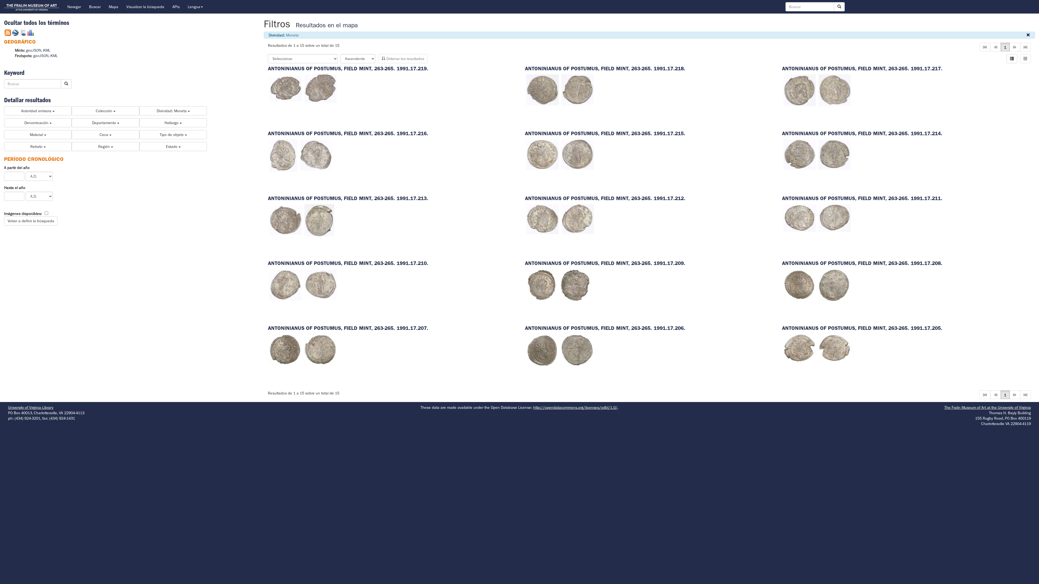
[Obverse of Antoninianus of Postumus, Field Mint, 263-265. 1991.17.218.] (542, 89)
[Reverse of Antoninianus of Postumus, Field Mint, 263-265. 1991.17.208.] (834, 284)
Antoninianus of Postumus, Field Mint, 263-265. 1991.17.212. (605, 198)
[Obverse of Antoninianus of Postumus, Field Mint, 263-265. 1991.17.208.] (799, 284)
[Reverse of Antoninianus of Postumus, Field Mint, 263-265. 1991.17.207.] (320, 349)
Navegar (74, 6)
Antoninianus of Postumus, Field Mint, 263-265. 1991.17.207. (348, 328)
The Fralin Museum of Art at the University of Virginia (987, 407)
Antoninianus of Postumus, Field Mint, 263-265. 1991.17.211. (862, 198)
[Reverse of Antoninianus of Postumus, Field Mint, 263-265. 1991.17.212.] (577, 218)
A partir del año (17, 167)
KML (46, 50)
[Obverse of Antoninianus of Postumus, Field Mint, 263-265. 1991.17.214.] (799, 153)
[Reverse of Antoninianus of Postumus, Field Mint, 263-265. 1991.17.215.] (577, 154)
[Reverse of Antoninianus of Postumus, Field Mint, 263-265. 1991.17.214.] (834, 153)
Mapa (113, 6)
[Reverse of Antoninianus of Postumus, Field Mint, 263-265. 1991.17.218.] (577, 89)
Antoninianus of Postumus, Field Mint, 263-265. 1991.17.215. (605, 133)
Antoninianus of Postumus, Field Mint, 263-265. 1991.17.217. (862, 68)
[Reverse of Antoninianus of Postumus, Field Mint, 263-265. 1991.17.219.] (320, 87)
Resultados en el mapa (327, 25)
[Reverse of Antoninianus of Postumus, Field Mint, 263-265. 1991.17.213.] (319, 219)
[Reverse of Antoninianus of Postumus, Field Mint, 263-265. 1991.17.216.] (316, 154)
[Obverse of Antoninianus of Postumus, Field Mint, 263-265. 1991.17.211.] (799, 217)
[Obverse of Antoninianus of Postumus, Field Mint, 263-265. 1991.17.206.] (542, 349)
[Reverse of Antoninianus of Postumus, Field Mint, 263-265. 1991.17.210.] (320, 284)
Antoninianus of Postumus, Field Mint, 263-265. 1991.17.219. (348, 68)
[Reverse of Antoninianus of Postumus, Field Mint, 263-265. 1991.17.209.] (575, 284)
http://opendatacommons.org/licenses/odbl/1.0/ (575, 407)
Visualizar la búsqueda (145, 6)
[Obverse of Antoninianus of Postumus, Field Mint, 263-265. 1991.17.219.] (285, 87)
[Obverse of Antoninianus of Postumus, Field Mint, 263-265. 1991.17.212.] (542, 218)
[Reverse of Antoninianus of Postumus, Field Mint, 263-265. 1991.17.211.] (834, 217)
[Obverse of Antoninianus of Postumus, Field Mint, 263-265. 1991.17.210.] (285, 284)
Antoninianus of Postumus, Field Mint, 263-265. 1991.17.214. (862, 133)
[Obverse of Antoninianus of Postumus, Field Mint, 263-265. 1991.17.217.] (799, 89)
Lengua (194, 6)
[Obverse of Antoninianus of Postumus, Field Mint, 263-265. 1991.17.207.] (285, 349)
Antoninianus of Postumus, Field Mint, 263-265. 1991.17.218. (605, 68)
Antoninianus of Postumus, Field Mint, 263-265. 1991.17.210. (348, 263)
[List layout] (1012, 58)
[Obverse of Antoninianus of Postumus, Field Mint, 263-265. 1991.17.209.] (541, 284)
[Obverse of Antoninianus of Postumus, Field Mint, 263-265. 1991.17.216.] (283, 154)
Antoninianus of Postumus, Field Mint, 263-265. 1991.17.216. (348, 133)
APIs (176, 6)
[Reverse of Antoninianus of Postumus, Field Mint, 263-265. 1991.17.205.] (834, 347)
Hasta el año (14, 187)
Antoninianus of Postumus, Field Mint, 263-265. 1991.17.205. (862, 328)
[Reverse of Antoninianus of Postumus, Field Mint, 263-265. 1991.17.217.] (834, 89)
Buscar (95, 6)
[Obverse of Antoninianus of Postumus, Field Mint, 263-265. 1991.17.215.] (542, 154)
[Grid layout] (1025, 58)
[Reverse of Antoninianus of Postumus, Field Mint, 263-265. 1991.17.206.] (577, 349)
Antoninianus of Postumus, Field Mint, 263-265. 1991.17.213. (348, 198)
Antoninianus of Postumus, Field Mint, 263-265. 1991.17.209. (605, 263)
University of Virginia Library (30, 407)
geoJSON (33, 50)
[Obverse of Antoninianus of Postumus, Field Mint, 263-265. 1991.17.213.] (285, 219)
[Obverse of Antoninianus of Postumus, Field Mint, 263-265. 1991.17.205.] (799, 347)
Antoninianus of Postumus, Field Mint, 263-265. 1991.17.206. (605, 328)
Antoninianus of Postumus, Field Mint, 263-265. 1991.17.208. (862, 263)
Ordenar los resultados (404, 58)
